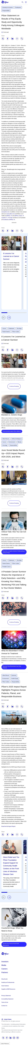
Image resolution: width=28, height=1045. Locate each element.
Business (13, 675)
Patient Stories (6, 331)
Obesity (19, 442)
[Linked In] (10, 1037)
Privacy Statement (6, 995)
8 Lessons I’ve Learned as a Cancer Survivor (11, 256)
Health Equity (14, 678)
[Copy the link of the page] (21, 38)
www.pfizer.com (5, 211)
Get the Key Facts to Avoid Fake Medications (11, 944)
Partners (4, 972)
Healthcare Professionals (7, 982)
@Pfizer (8, 215)
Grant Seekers (5, 985)
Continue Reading (14, 386)
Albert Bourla (5, 438)
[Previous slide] (3, 317)
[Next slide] (9, 317)
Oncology (19, 328)
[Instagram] (14, 1037)
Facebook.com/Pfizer (8, 219)
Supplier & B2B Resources (8, 989)
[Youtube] (17, 1037)
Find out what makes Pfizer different (12, 431)
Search (22, 2)
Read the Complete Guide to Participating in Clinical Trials (14, 551)
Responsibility (6, 10)
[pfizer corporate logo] (5, 2)
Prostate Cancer (6, 566)
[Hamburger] (26, 2)
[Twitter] (2, 38)
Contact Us (4, 1005)
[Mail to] (17, 38)
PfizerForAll (4, 979)
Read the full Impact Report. (8, 826)
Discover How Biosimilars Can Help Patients (12, 667)
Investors (4, 962)
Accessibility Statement (7, 999)
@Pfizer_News (18, 215)
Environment (12, 442)
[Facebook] (7, 38)
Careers (4, 969)
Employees (18, 7)
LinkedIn (3, 217)
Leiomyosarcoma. (20, 380)
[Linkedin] (12, 38)
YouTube (10, 217)
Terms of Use (4, 1002)
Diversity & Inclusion (7, 7)
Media (3, 965)
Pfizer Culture (15, 331)
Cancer (4, 328)
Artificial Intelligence (16, 438)
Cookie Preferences (5, 1043)
